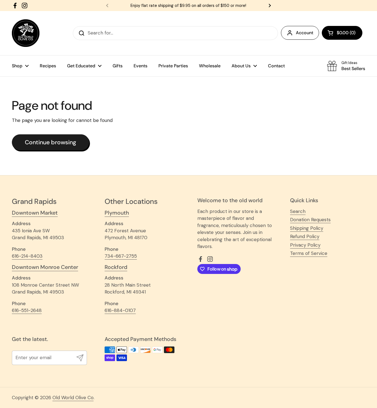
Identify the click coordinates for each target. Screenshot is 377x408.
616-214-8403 (27, 256)
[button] (342, 33)
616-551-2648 (27, 310)
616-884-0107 (120, 310)
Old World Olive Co (73, 397)
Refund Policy (304, 236)
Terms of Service (308, 253)
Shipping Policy (306, 228)
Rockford (116, 267)
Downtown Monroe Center (45, 267)
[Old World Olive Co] (25, 33)
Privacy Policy (305, 245)
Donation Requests (310, 220)
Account (304, 33)
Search (298, 211)
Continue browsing (50, 142)
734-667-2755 (121, 256)
